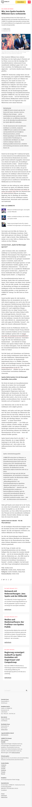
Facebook (3, 770)
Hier (2, 758)
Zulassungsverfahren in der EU (10, 367)
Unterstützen (20, 2)
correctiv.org (5, 2)
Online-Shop (4, 729)
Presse (2, 794)
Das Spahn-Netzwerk (7, 9)
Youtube (3, 768)
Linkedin (3, 767)
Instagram (3, 765)
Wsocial (3, 774)
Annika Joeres (6, 29)
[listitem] (16, 144)
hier (18, 779)
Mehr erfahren (4, 740)
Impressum (4, 795)
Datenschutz (4, 797)
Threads (3, 772)
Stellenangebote (16, 752)
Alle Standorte (4, 735)
